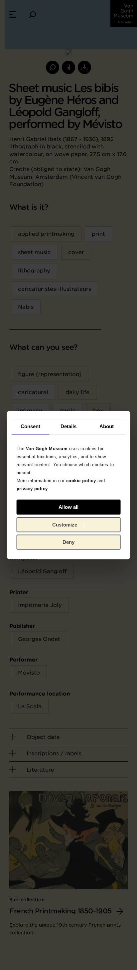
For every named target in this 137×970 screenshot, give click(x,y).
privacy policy (32, 488)
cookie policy (81, 480)
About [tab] (106, 426)
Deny (68, 542)
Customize (64, 525)
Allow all (68, 507)
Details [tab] (69, 426)
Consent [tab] (31, 426)
